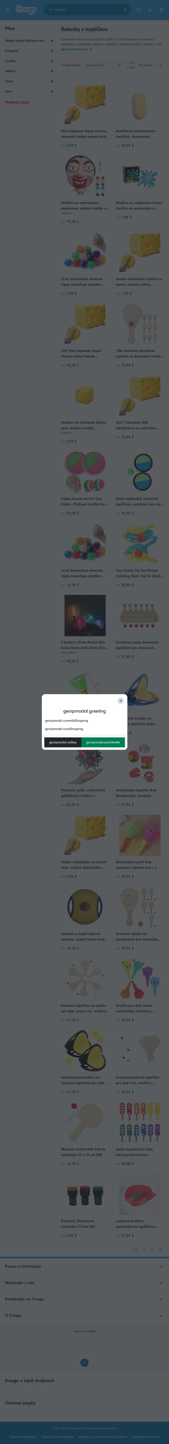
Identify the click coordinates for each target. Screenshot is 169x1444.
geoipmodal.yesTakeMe (103, 742)
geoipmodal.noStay (62, 742)
